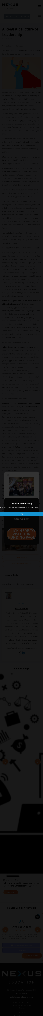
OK (21, 514)
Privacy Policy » (34, 507)
